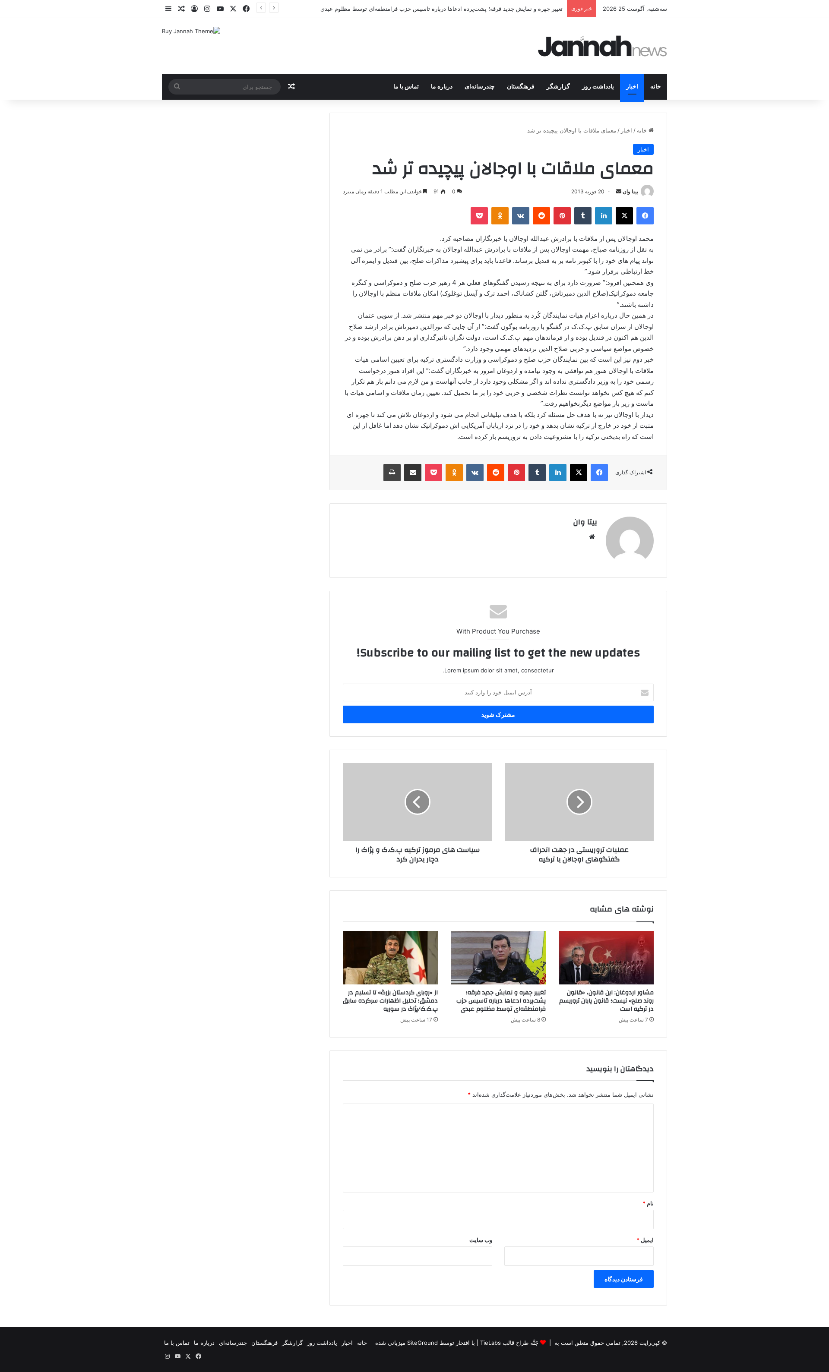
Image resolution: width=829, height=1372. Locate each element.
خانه (655, 87)
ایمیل (645, 1239)
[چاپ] (392, 472)
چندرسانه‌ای (480, 87)
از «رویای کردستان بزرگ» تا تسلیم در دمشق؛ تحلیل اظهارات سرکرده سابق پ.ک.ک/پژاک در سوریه (390, 1001)
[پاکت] (479, 215)
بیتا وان (630, 191)
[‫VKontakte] (520, 215)
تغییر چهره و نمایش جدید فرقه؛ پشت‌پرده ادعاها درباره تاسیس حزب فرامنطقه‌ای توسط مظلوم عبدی (441, 8)
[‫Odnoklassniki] (500, 215)
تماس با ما (406, 87)
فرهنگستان (521, 87)
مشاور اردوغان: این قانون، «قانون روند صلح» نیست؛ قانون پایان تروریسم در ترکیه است (606, 1001)
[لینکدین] (603, 215)
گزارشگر (558, 87)
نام (648, 1203)
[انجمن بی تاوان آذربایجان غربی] (603, 46)
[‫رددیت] (541, 215)
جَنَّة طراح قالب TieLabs (509, 1342)
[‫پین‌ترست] (562, 215)
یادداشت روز (598, 87)
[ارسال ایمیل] (618, 191)
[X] (624, 215)
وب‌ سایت (480, 1239)
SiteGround (422, 1342)
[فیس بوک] (645, 215)
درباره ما (441, 87)
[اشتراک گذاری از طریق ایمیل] (412, 472)
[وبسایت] (592, 537)
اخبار (632, 87)
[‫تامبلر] (583, 215)
